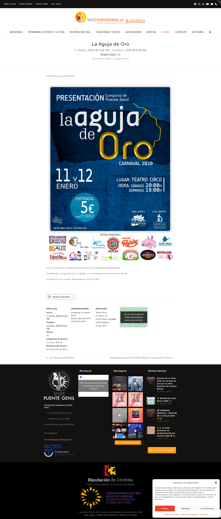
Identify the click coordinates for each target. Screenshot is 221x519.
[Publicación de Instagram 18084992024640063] (119, 399)
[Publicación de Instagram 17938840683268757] (135, 431)
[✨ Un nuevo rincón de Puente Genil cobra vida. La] (135, 383)
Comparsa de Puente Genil (107, 268)
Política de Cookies (171, 514)
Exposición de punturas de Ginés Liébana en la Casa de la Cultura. (141, 357)
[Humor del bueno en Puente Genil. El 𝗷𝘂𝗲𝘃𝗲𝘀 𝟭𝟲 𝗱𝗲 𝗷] (135, 415)
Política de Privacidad (189, 514)
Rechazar (186, 508)
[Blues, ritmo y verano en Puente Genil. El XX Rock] (119, 431)
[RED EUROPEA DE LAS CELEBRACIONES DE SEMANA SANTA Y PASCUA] (110, 509)
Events (108, 58)
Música (59, 342)
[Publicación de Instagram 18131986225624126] (119, 415)
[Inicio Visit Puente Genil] (59, 384)
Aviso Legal (203, 514)
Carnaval (51, 342)
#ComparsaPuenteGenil (57, 349)
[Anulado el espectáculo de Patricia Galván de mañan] (135, 399)
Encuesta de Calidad (163, 450)
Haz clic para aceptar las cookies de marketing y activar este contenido (134, 317)
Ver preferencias (207, 508)
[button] (216, 482)
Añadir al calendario (61, 296)
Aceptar (165, 508)
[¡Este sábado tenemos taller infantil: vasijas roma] (119, 383)
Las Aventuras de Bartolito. (61, 357)
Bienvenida (97, 58)
